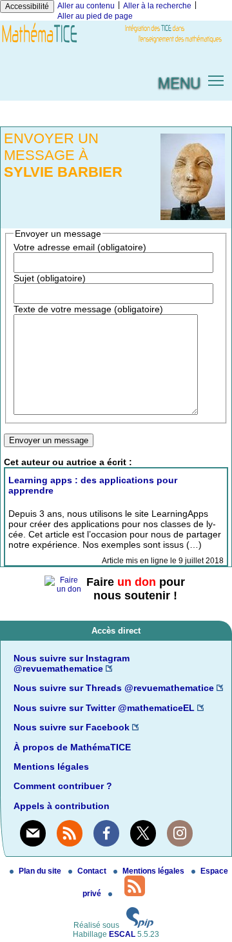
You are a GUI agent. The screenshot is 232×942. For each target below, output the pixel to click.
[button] (216, 79)
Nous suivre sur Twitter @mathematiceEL (104, 708)
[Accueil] (116, 43)
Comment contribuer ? (63, 786)
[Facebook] (106, 833)
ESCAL (122, 934)
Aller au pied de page (95, 16)
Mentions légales (51, 766)
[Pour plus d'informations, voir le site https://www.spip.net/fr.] (140, 925)
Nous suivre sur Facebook (72, 727)
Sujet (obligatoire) (50, 278)
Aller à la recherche (157, 5)
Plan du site (41, 871)
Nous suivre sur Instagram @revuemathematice (72, 663)
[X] (143, 833)
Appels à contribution (62, 806)
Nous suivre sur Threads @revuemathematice (114, 688)
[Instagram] (180, 833)
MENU (179, 82)
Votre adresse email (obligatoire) (80, 247)
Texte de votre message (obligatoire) (88, 309)
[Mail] (33, 833)
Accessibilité (27, 6)
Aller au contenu (86, 5)
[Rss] (69, 833)
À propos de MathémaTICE (72, 747)
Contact (92, 871)
